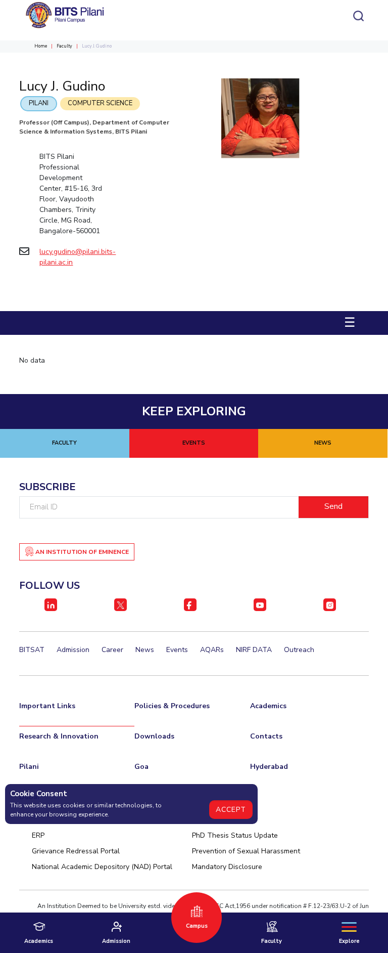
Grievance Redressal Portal (76, 851)
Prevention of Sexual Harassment (246, 851)
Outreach (299, 650)
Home (40, 46)
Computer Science (100, 103)
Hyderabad (269, 766)
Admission (73, 650)
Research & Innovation (59, 736)
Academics (268, 706)
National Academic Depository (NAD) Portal (102, 867)
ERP (38, 835)
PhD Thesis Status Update (235, 835)
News (144, 650)
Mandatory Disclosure (227, 867)
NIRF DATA (254, 650)
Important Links (47, 706)
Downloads (154, 736)
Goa (141, 766)
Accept (231, 809)
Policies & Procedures (172, 706)
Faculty (64, 46)
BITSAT (31, 650)
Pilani (38, 103)
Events (177, 650)
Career (112, 650)
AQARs (212, 650)
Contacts (266, 736)
